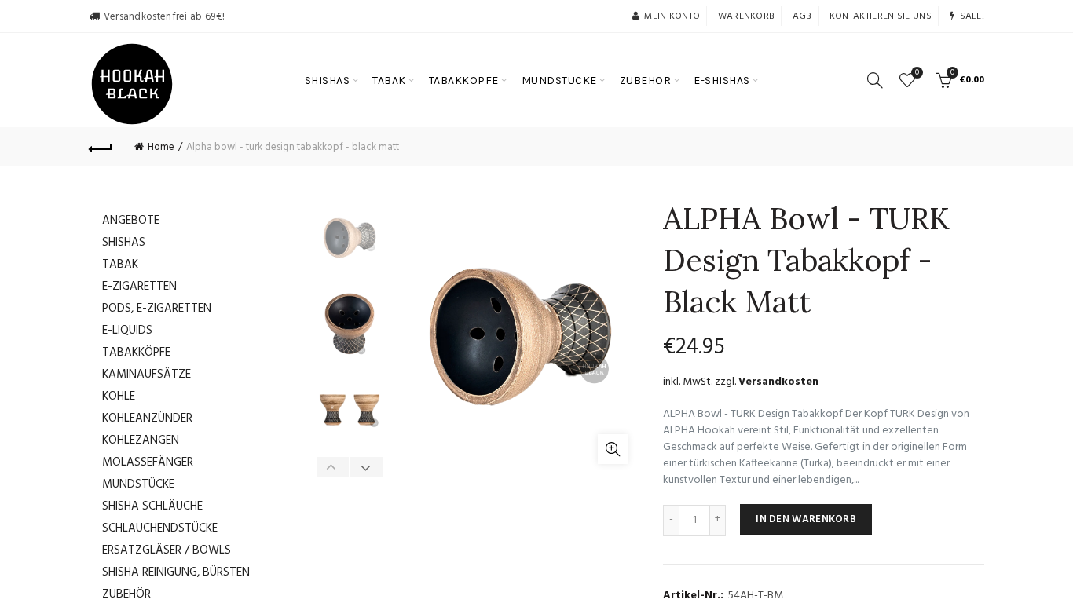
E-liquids (127, 330)
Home (161, 147)
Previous (333, 467)
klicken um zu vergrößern (613, 449)
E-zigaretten (139, 286)
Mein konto (672, 16)
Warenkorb (746, 16)
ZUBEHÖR (646, 80)
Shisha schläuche (152, 506)
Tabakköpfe (136, 352)
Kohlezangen (140, 440)
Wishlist (917, 73)
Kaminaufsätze (146, 374)
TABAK (389, 80)
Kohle (118, 396)
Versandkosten (778, 382)
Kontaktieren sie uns (880, 16)
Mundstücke (138, 484)
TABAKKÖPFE (464, 80)
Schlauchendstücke (160, 528)
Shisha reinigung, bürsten (176, 572)
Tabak (120, 264)
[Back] (100, 147)
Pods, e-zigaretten (156, 308)
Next (366, 467)
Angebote (130, 220)
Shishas (123, 242)
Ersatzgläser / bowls (166, 550)
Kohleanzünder (147, 418)
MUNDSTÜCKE (559, 80)
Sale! (972, 16)
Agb (802, 16)
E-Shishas (722, 80)
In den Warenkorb (806, 519)
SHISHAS (327, 80)
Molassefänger (147, 462)
